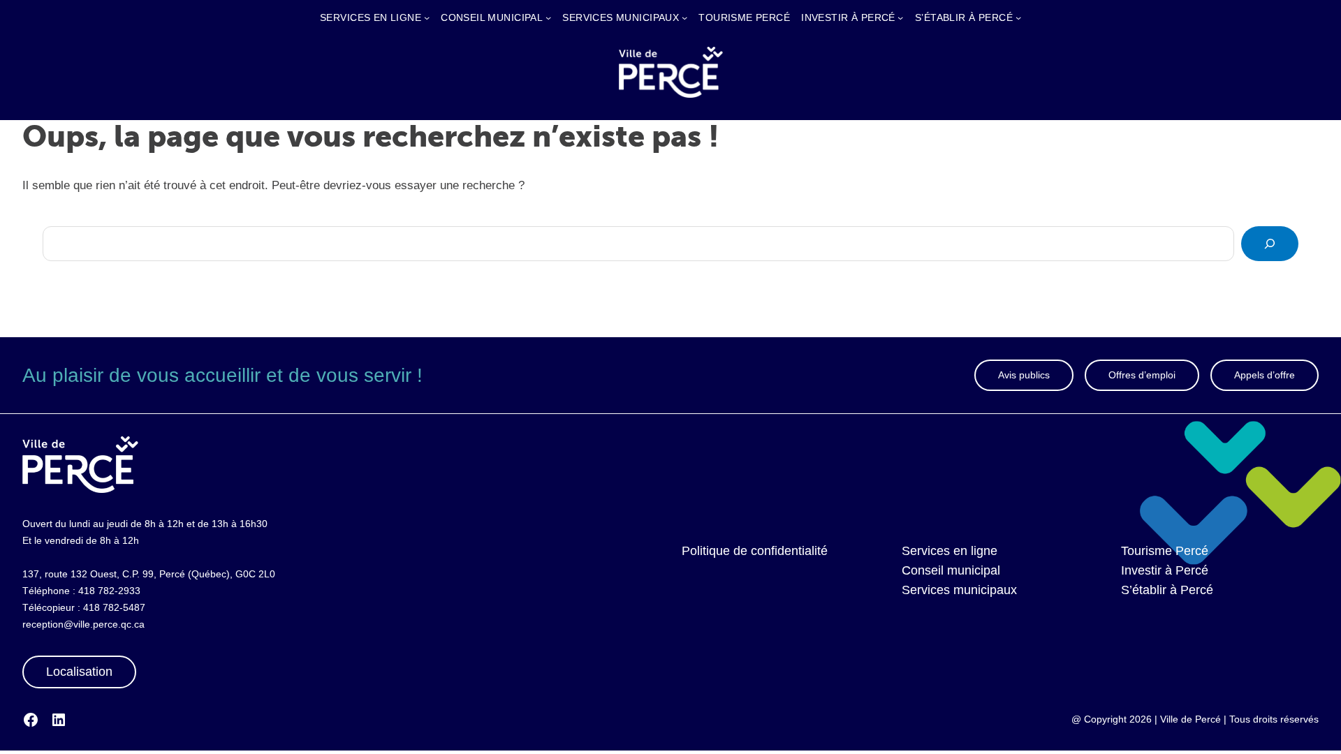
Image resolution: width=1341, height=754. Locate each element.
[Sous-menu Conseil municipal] (548, 17)
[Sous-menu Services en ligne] (427, 17)
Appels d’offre (1264, 374)
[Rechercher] (1269, 243)
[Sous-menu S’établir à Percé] (1018, 17)
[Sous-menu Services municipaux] (684, 17)
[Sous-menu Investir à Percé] (900, 17)
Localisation (79, 672)
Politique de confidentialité (755, 551)
